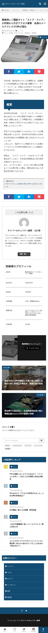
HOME (6, 10)
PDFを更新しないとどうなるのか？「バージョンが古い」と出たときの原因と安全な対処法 (26, 476)
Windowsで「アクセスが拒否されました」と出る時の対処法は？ (27, 494)
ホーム (5, 631)
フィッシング (38, 445)
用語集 (9, 597)
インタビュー (11, 585)
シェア (14, 631)
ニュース (16, 10)
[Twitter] (19, 71)
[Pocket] (39, 71)
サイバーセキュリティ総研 (30, 620)
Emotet (7, 445)
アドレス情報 (8, 33)
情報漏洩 (7, 448)
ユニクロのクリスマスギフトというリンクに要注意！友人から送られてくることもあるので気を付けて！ (26, 543)
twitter (24, 631)
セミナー (10, 579)
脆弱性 (34, 33)
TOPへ (43, 631)
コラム (15, 466)
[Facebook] (9, 71)
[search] (41, 440)
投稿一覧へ (23, 254)
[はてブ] (29, 71)
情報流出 (28, 33)
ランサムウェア (17, 445)
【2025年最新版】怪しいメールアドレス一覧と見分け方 (27, 525)
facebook (33, 631)
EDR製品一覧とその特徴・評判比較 (23, 510)
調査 (8, 591)
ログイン (22, 430)
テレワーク (28, 445)
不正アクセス (18, 33)
